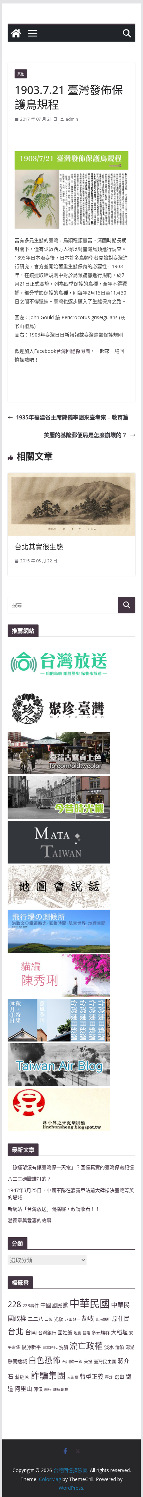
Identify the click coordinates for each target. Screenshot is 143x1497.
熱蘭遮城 (17, 1361)
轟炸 (109, 1377)
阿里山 (23, 1389)
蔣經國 (22, 1376)
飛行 (48, 1389)
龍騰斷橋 (60, 1389)
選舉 (119, 1376)
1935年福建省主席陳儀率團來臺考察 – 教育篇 (72, 417)
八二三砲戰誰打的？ (29, 1178)
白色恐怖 (44, 1360)
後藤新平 (31, 1347)
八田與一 (72, 1319)
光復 (59, 1319)
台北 (16, 1331)
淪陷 (119, 1347)
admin (72, 119)
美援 (88, 1361)
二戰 (48, 1319)
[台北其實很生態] (71, 478)
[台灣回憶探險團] (16, 33)
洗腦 (63, 1347)
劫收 (88, 1318)
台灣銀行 (47, 1332)
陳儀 (38, 1389)
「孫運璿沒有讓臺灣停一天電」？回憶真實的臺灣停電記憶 (71, 1167)
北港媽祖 (103, 1319)
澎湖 (130, 1347)
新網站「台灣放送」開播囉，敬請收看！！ (54, 1209)
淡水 (109, 1347)
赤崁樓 (72, 1377)
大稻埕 (119, 1332)
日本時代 (50, 1347)
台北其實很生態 (39, 547)
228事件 (31, 1305)
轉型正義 (91, 1376)
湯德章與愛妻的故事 (29, 1220)
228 (14, 1304)
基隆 (86, 1332)
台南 (31, 1332)
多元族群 (101, 1332)
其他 (20, 73)
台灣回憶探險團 (73, 351)
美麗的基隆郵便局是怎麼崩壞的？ (85, 435)
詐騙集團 (48, 1375)
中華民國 (89, 1303)
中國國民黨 (54, 1305)
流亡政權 (86, 1345)
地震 (77, 1332)
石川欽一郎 (72, 1361)
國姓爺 (65, 1332)
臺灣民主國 (105, 1361)
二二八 (35, 1318)
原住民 (121, 1318)
